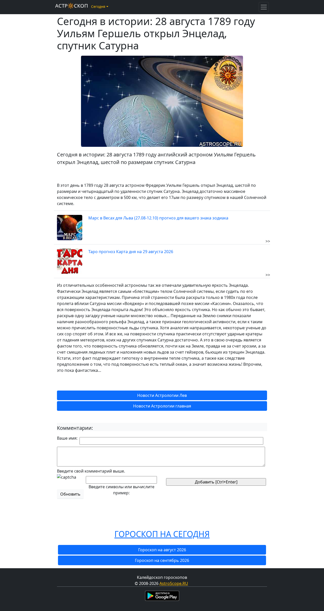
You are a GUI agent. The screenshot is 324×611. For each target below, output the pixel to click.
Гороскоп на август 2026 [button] (162, 550)
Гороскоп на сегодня (162, 533)
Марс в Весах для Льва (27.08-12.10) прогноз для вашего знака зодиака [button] (158, 218)
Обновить (70, 494)
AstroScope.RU (173, 583)
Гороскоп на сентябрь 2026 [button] (162, 560)
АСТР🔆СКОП (71, 5)
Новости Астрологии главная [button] (162, 406)
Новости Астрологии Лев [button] (162, 395)
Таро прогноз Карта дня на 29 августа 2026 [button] (130, 251)
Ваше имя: (67, 438)
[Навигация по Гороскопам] (264, 7)
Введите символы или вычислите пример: (121, 490)
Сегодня (98, 6)
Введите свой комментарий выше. (91, 471)
